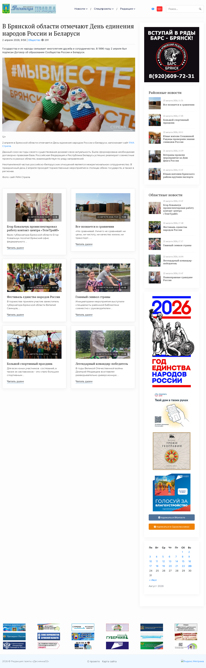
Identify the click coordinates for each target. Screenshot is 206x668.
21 (176, 565)
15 (183, 561)
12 (163, 561)
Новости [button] (79, 8)
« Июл (153, 580)
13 (170, 561)
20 (170, 565)
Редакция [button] (126, 8)
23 (190, 565)
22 (183, 565)
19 (163, 565)
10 (150, 561)
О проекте (93, 661)
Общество (34, 40)
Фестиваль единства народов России (33, 297)
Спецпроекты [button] (102, 8)
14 (176, 561)
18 (157, 565)
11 (157, 561)
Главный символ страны (93, 297)
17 (150, 565)
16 (189, 561)
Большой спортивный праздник (29, 364)
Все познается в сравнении (95, 226)
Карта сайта (109, 661)
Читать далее (15, 247)
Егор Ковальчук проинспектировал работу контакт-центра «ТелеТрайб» (33, 228)
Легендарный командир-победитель (102, 364)
